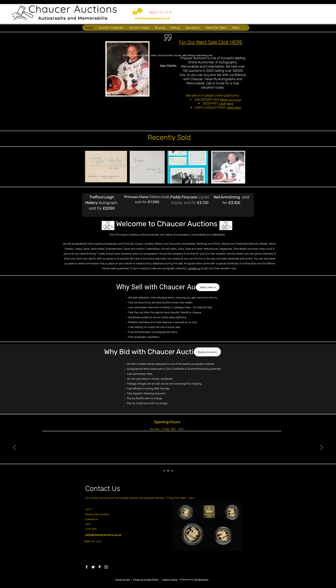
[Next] (321, 447)
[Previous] (14, 447)
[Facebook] (86, 567)
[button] (137, 11)
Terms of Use (122, 579)
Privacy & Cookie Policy (145, 579)
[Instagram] (106, 567)
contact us (194, 268)
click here (226, 103)
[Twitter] (93, 567)
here (223, 99)
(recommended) (234, 100)
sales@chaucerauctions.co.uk (152, 18)
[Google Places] (99, 567)
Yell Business (201, 579)
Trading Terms (169, 579)
